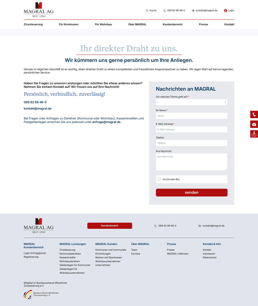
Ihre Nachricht (163, 151)
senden (192, 192)
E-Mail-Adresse (192, 123)
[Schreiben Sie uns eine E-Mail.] (193, 10)
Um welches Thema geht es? (192, 96)
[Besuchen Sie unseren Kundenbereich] (254, 134)
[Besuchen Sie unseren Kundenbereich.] (225, 10)
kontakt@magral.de (38, 108)
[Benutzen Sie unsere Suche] (147, 10)
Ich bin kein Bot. (171, 179)
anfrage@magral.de (106, 122)
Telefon (160, 137)
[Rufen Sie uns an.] (164, 10)
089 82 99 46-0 (35, 102)
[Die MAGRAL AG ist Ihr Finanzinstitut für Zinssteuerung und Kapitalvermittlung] (39, 9)
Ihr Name (192, 110)
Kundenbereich (109, 225)
